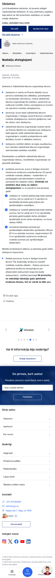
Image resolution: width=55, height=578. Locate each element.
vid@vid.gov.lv (12, 506)
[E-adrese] (7, 516)
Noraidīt (14, 28)
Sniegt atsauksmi (27, 358)
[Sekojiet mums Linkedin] (28, 541)
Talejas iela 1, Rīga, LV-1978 (18, 510)
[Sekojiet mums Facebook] (16, 541)
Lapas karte (9, 476)
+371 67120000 (13, 501)
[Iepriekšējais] (6, 329)
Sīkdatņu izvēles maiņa (14, 484)
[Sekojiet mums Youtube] (22, 541)
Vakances (7, 418)
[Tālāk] (49, 329)
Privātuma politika (11, 461)
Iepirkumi (7, 426)
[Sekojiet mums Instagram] (4, 541)
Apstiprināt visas (40, 28)
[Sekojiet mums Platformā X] (10, 541)
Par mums (8, 434)
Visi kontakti (16, 524)
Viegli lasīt (8, 453)
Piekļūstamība (9, 468)
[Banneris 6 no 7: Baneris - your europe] (27, 329)
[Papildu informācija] (16, 516)
